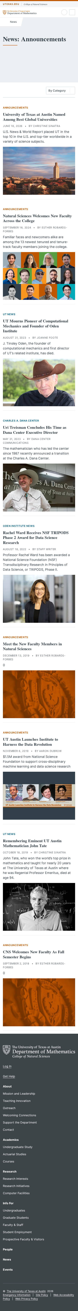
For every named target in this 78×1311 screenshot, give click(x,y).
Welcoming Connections (19, 1115)
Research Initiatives (16, 1186)
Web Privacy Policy (26, 1298)
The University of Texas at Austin (26, 1291)
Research (10, 1171)
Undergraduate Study (17, 1147)
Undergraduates (14, 1210)
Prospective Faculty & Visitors (23, 1239)
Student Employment (17, 1232)
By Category (57, 90)
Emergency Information (16, 1294)
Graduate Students (16, 1217)
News (13, 21)
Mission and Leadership (19, 1093)
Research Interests (15, 1178)
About (7, 1086)
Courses (8, 1161)
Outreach (9, 1108)
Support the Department (20, 1122)
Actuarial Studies (14, 1154)
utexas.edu (11, 4)
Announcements (15, 107)
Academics (11, 1140)
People (8, 1249)
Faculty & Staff (13, 1225)
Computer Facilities (16, 1193)
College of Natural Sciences (35, 4)
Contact (8, 1129)
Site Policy (42, 1294)
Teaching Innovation (16, 1101)
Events (8, 1269)
